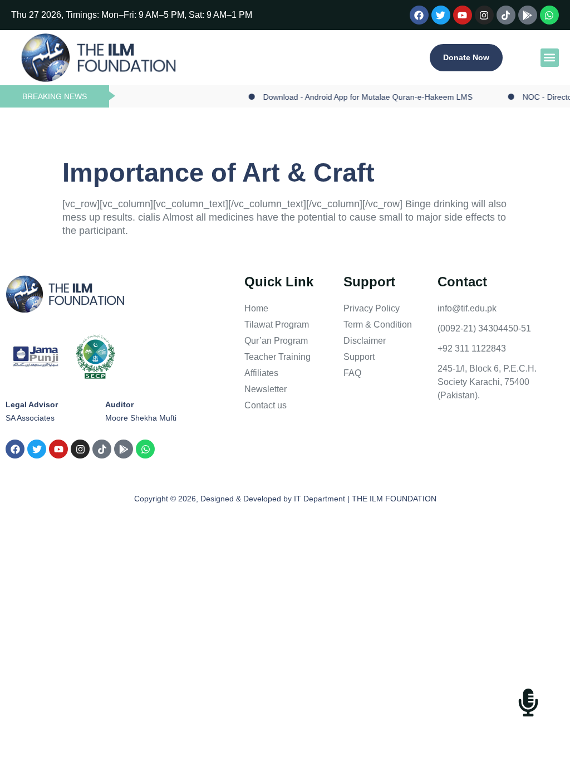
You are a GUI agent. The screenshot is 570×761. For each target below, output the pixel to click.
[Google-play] (527, 15)
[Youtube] (462, 15)
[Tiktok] (506, 15)
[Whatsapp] (549, 15)
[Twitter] (440, 15)
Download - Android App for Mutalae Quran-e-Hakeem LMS (359, 96)
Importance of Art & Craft (218, 172)
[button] (549, 57)
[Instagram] (484, 15)
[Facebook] (419, 15)
